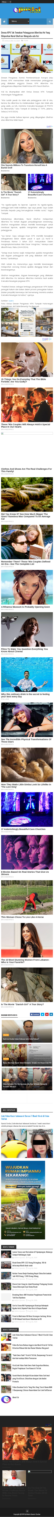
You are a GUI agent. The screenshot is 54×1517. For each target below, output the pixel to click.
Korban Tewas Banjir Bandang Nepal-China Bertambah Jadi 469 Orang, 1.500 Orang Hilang (31, 1275)
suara (11, 300)
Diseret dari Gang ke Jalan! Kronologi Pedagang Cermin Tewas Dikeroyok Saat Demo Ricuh (32, 1285)
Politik (26, 40)
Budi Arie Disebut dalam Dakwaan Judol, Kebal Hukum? (21, 1039)
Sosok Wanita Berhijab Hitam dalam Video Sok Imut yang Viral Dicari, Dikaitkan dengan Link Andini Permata (31, 1378)
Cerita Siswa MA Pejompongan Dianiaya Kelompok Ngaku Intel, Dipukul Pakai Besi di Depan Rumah (30, 1307)
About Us (15, 1397)
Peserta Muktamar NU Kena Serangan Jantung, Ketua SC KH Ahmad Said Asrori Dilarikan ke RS (31, 1317)
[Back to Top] (27, 1511)
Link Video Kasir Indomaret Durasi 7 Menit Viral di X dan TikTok (25, 1117)
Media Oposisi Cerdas (33, 1514)
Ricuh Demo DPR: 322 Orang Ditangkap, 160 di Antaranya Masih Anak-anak (29, 1264)
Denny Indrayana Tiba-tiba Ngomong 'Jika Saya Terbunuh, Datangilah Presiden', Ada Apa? (25, 1085)
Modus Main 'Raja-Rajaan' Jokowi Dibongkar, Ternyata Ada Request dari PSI (27, 1062)
